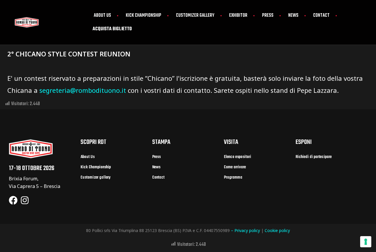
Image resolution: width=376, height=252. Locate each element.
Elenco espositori (237, 157)
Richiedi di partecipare (314, 157)
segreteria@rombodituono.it (82, 90)
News (293, 15)
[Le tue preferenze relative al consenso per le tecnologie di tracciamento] (365, 241)
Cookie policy (277, 230)
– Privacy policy (245, 230)
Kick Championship (143, 15)
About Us (102, 15)
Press (267, 15)
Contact (321, 15)
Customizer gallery (195, 15)
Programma (233, 177)
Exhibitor (238, 15)
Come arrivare (235, 167)
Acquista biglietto (112, 29)
